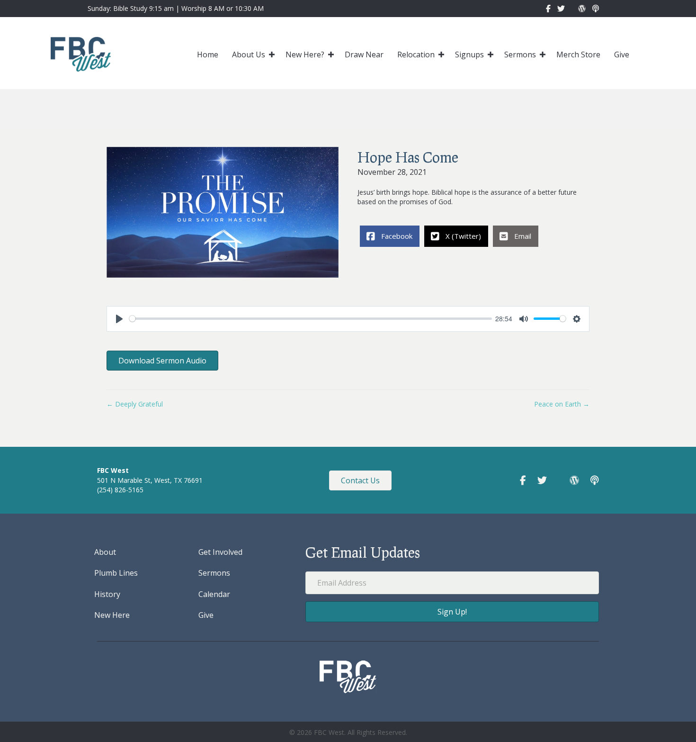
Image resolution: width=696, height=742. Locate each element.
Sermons (520, 54)
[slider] (310, 318)
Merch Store (578, 54)
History (107, 594)
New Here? (305, 54)
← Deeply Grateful (135, 403)
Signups (469, 54)
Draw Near (364, 54)
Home (207, 54)
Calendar (214, 594)
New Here (112, 615)
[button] (271, 54)
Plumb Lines (116, 573)
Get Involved (220, 552)
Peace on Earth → (561, 403)
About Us (248, 54)
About (105, 552)
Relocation (416, 54)
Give (621, 54)
